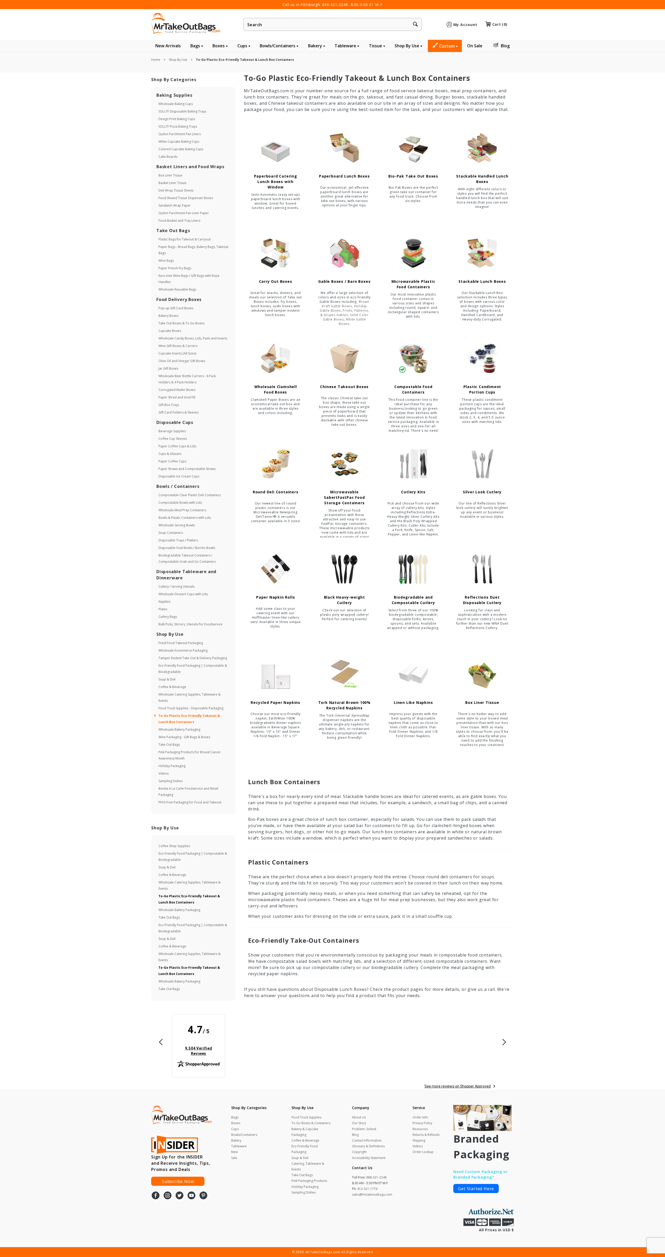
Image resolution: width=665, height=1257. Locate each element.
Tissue (376, 46)
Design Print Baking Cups (176, 119)
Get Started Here (476, 1188)
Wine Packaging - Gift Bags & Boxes (184, 737)
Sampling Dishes (170, 781)
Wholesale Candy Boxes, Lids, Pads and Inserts (192, 338)
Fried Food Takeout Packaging (180, 643)
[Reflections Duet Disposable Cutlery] (482, 569)
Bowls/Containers (278, 46)
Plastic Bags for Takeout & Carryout (184, 239)
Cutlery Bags (167, 616)
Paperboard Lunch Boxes (344, 176)
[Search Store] (415, 24)
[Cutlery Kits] (413, 464)
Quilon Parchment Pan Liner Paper (183, 213)
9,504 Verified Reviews (202, 1051)
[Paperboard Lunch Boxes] (344, 148)
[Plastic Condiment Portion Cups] (482, 358)
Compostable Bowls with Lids (180, 502)
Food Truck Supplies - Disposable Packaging (190, 708)
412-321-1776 (367, 1189)
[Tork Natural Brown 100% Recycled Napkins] (344, 674)
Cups (242, 46)
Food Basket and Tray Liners (179, 220)
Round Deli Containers (275, 491)
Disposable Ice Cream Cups (178, 476)
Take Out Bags (169, 744)
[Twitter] (179, 1196)
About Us (359, 1117)
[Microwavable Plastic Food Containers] (413, 253)
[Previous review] (161, 1042)
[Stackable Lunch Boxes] (482, 253)
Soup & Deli (167, 679)
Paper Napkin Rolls (275, 597)
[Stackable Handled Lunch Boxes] (482, 148)
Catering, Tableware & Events (307, 1166)
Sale (234, 1158)
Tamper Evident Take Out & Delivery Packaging (192, 658)
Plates (162, 609)
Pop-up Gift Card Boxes (175, 308)
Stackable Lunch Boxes (482, 281)
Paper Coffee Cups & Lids (177, 446)
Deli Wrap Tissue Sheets (176, 190)
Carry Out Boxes (275, 281)
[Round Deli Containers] (275, 464)
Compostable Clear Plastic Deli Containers (189, 495)
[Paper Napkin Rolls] (275, 569)
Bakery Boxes (168, 315)
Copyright (359, 1152)
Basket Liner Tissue (172, 183)
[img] (199, 1040)
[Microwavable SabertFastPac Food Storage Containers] (344, 464)
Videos (163, 773)
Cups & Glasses (169, 453)
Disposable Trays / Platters (178, 540)
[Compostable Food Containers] (413, 358)
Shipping (419, 1140)
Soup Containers (170, 533)
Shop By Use (407, 46)
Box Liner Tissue (482, 702)
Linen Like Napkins (413, 702)
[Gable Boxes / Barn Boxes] (344, 253)
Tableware (346, 46)
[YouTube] (191, 1196)
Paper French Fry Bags (174, 268)
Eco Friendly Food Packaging (304, 1149)
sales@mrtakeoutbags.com (372, 1194)
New (234, 1152)
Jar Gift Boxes (168, 368)
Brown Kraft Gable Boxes (345, 303)
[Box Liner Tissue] (482, 674)
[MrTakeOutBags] (185, 24)
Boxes (219, 46)
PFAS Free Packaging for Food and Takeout (189, 802)
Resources (420, 1129)
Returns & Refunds (426, 1134)
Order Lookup (423, 1152)
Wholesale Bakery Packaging (179, 729)
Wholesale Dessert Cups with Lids (183, 594)
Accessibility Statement (368, 1158)
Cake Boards (167, 156)
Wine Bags (166, 260)
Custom (447, 46)
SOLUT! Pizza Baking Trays (177, 126)
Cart (499, 24)
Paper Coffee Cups (172, 461)
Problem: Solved (364, 1129)
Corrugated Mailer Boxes (176, 390)
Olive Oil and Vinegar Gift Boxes (181, 361)
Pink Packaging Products (309, 1181)
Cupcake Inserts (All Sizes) (177, 353)
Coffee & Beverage (172, 687)
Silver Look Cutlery (482, 491)
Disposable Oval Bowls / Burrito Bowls (186, 548)
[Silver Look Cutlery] (482, 464)
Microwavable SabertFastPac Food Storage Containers (344, 497)
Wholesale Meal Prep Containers (182, 510)
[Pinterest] (203, 1196)
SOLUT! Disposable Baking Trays (182, 111)
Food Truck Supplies (306, 1117)
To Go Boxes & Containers (310, 1123)
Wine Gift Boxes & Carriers (177, 346)
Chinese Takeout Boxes (344, 386)
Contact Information (367, 1140)
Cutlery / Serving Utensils (176, 586)
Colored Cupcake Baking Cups (180, 149)
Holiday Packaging (171, 766)
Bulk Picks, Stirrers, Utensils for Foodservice (190, 624)
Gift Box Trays (168, 405)
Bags (195, 46)
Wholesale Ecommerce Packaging (183, 650)
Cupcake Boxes (169, 331)
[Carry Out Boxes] (275, 253)
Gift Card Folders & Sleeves (178, 412)
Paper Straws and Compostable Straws (187, 469)
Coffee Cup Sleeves (172, 438)
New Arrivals (168, 46)
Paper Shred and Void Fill (176, 397)
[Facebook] (155, 1196)
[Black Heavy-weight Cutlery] (344, 569)
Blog (505, 46)
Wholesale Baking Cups (175, 104)
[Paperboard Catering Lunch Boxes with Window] (275, 148)
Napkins (164, 601)
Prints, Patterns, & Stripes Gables (344, 312)
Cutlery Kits (413, 491)
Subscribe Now (178, 1181)
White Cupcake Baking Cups (178, 141)
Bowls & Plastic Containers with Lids (184, 517)
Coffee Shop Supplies (174, 846)
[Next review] (504, 1042)
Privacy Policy (422, 1123)
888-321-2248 (335, 4)
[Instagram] (167, 1196)
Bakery (315, 46)
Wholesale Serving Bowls (176, 525)
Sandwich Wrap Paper (174, 205)
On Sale (474, 46)
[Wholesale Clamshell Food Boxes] (275, 358)
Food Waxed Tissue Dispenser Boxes (185, 198)
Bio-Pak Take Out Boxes (413, 176)
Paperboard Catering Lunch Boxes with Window (275, 181)
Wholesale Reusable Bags (177, 289)
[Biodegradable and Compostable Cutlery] (413, 569)
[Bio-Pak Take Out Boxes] (413, 148)
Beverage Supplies (172, 431)
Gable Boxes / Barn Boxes (344, 281)
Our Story (359, 1123)
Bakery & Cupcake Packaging (304, 1132)
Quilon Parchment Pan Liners (179, 134)
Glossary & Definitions (368, 1146)
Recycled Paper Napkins (275, 702)
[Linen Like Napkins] (413, 674)
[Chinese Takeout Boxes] (344, 358)
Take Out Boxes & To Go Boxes (181, 323)
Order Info (420, 1117)
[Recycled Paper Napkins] (275, 674)
